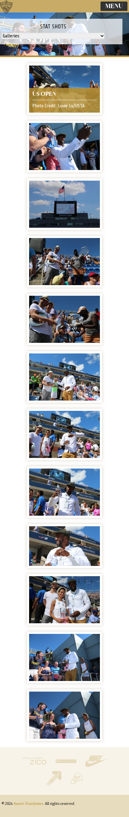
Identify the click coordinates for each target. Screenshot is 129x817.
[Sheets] (76, 785)
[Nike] (96, 767)
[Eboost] (54, 785)
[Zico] (35, 767)
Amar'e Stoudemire (12, 14)
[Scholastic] (66, 767)
